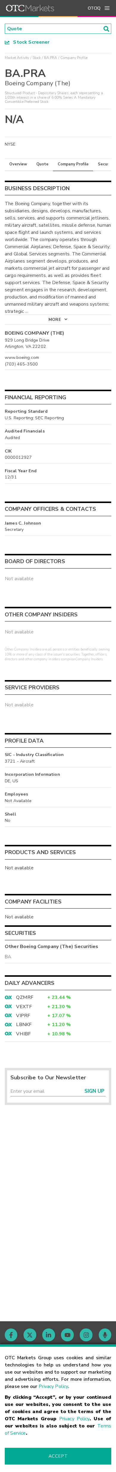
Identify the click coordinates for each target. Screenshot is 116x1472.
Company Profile (73, 164)
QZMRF (24, 997)
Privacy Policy (53, 1386)
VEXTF (24, 1006)
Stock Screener (30, 42)
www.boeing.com (22, 357)
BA (8, 956)
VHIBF (23, 1034)
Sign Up (94, 1091)
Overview (18, 164)
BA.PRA (50, 57)
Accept (58, 1456)
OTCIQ (94, 8)
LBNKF (24, 1024)
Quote (42, 164)
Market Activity (17, 57)
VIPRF (23, 1015)
